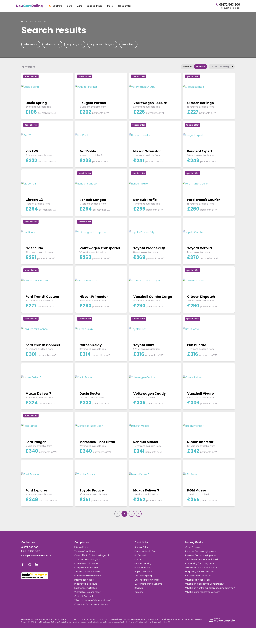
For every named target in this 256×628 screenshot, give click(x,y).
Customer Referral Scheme (148, 583)
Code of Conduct (83, 596)
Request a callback (230, 8)
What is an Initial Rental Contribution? (204, 583)
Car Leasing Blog (143, 575)
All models (51, 44)
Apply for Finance (144, 571)
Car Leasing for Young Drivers (200, 563)
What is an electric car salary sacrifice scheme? (210, 588)
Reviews (139, 588)
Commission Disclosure (86, 563)
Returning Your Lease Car (198, 575)
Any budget (73, 44)
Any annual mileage (101, 44)
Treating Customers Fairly (87, 571)
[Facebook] (22, 565)
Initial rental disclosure (85, 583)
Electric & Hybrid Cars (145, 551)
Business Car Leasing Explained (201, 555)
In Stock (139, 559)
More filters (128, 44)
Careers (139, 592)
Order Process (192, 547)
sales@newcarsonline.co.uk (36, 555)
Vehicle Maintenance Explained (201, 559)
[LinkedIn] (36, 565)
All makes (29, 44)
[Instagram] (29, 565)
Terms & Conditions (84, 551)
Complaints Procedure (86, 567)
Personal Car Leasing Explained (201, 551)
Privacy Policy (81, 547)
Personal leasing (143, 563)
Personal (187, 66)
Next (139, 514)
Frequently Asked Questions (199, 571)
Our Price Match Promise (147, 579)
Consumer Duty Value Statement (91, 604)
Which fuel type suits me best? (201, 567)
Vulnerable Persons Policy (87, 592)
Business (200, 66)
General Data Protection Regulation (92, 555)
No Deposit (140, 555)
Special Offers (142, 547)
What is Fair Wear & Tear (197, 579)
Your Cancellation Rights (87, 559)
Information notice (84, 579)
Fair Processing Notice (85, 588)
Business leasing (143, 567)
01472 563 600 (29, 547)
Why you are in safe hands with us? (92, 600)
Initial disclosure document (88, 575)
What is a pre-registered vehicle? (202, 592)
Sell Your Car (124, 5)
